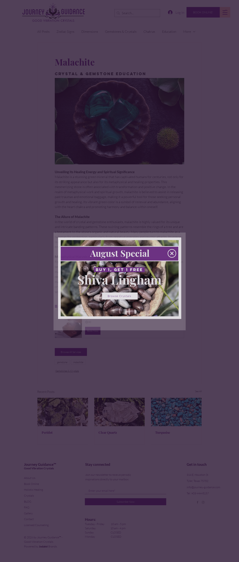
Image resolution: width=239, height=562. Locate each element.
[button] (172, 253)
